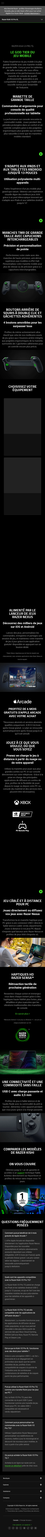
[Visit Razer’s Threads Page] (17, 1528)
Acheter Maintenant (32, 13)
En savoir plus (22, 1013)
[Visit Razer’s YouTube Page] (24, 1528)
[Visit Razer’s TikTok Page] (28, 1528)
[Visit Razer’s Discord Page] (35, 1528)
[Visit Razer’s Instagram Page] (13, 1528)
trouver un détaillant (13, 1466)
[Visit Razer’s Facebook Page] (9, 1528)
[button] (2, 3)
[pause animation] (41, 891)
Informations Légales (12, 1509)
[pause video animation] (42, 154)
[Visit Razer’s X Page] (20, 1528)
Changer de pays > (26, 1520)
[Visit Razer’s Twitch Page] (31, 1528)
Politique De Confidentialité (30, 1509)
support (21, 1173)
